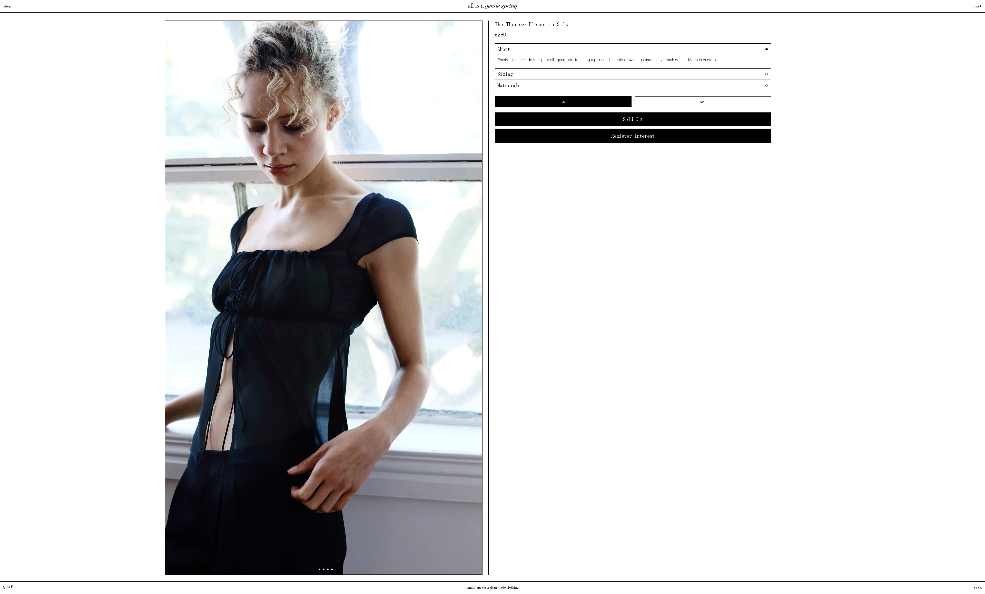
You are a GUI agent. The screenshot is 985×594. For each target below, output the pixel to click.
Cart (978, 6)
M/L (702, 102)
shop (7, 6)
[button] (315, 569)
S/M (563, 102)
